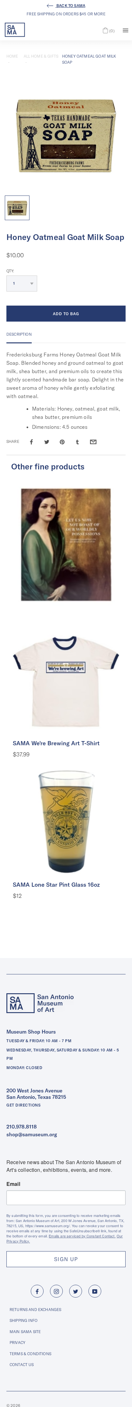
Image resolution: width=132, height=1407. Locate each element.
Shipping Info (23, 1320)
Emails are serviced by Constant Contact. (82, 1235)
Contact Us (22, 1364)
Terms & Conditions (30, 1353)
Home (12, 56)
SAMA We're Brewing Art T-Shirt (56, 743)
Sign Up (66, 1259)
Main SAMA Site (25, 1331)
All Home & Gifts (41, 56)
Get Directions (23, 1105)
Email (13, 1184)
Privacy (17, 1342)
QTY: (10, 270)
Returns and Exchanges (35, 1309)
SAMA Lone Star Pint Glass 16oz (56, 884)
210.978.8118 (21, 1126)
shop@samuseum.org (31, 1134)
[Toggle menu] (125, 30)
